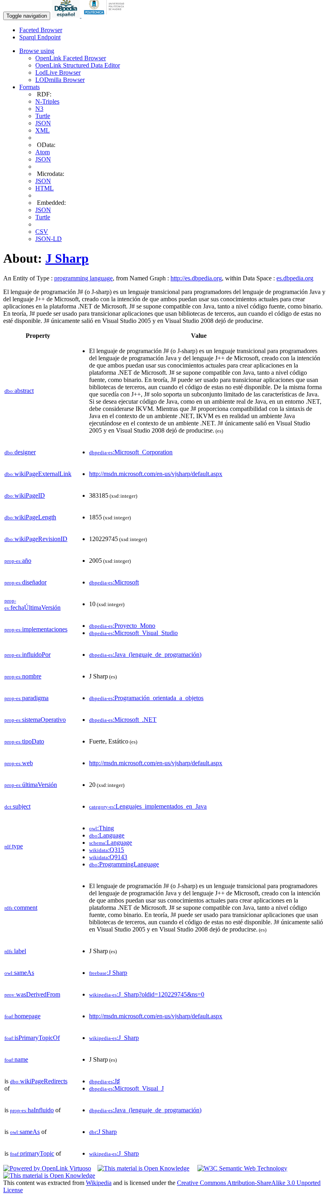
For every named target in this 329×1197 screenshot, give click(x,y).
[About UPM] (105, 15)
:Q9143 (108, 857)
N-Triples (47, 101)
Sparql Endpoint (40, 37)
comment (20, 907)
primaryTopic (32, 1153)
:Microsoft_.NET (122, 719)
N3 (39, 108)
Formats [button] (29, 87)
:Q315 (106, 849)
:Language (106, 835)
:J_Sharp (114, 1037)
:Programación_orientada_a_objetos (146, 698)
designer (20, 452)
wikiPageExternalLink (37, 473)
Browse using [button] (36, 50)
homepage (22, 1016)
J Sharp (67, 258)
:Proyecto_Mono (122, 625)
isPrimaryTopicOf (32, 1037)
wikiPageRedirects (38, 1081)
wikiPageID (24, 495)
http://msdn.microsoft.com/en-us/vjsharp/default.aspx (155, 473)
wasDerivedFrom (32, 994)
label (15, 951)
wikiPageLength (30, 517)
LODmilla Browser (60, 79)
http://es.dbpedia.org (196, 278)
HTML (44, 188)
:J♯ (104, 1081)
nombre (22, 676)
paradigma (26, 698)
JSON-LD (48, 238)
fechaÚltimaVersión (32, 604)
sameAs (19, 972)
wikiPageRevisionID (35, 538)
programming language (83, 278)
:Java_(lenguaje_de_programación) (145, 654)
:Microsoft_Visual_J (126, 1088)
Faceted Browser (40, 30)
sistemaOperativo (35, 719)
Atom (42, 152)
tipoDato (24, 741)
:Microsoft (114, 582)
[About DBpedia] (66, 15)
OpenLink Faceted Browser (70, 58)
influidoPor (27, 654)
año (17, 560)
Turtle (42, 115)
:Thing (101, 828)
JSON (43, 123)
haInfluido (32, 1110)
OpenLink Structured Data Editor (77, 65)
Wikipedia (99, 1182)
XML (42, 130)
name (16, 1059)
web (18, 763)
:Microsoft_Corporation (131, 452)
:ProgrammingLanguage (124, 864)
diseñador (25, 582)
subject (17, 806)
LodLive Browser (58, 72)
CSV (41, 231)
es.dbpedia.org (294, 278)
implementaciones (35, 629)
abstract (19, 390)
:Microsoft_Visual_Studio (133, 632)
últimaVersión (30, 784)
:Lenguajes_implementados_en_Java (148, 806)
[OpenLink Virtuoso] (47, 1168)
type (13, 846)
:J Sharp (108, 972)
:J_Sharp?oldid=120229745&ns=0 (146, 994)
